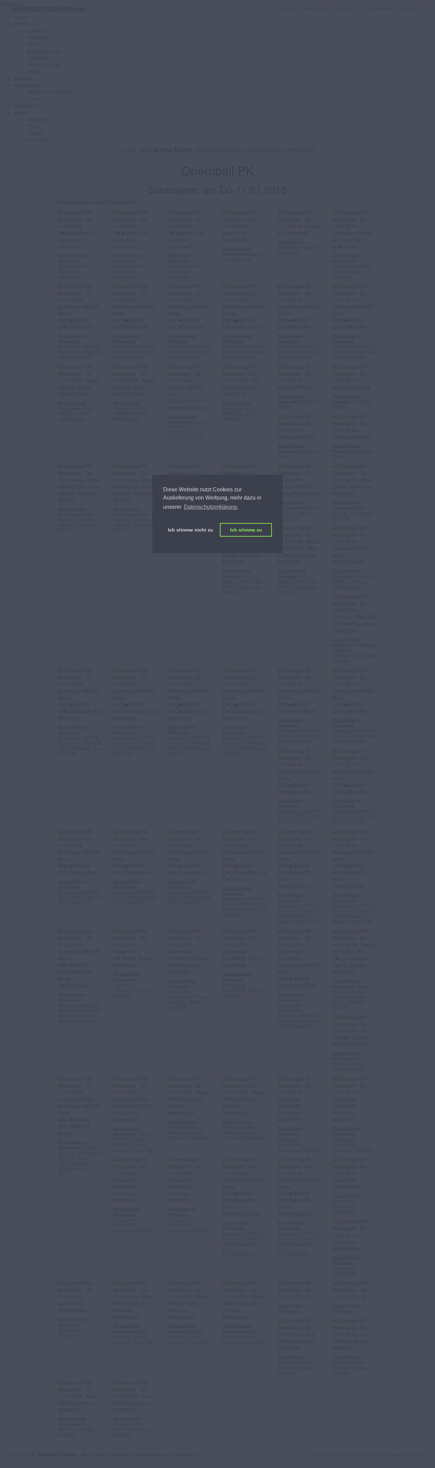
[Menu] (430, 5)
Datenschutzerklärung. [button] (211, 507)
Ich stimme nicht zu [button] (190, 530)
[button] (25, 23)
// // (47, 8)
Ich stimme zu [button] (246, 530)
